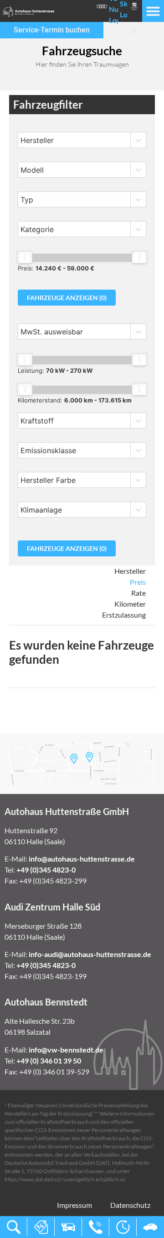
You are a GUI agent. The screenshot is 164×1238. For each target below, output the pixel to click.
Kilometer (130, 603)
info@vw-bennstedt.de (66, 1049)
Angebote (41, 1227)
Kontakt (95, 1227)
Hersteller (130, 570)
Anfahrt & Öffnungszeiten (123, 1227)
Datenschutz (130, 1205)
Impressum (74, 1205)
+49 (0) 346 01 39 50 (48, 1060)
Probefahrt (150, 1227)
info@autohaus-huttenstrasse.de (82, 858)
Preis (138, 581)
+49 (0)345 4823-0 (46, 869)
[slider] (24, 257)
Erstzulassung (124, 614)
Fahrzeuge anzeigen (67, 298)
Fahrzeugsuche (13, 1227)
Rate (138, 592)
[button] (153, 11)
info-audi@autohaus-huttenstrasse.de (90, 954)
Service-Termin (68, 1227)
